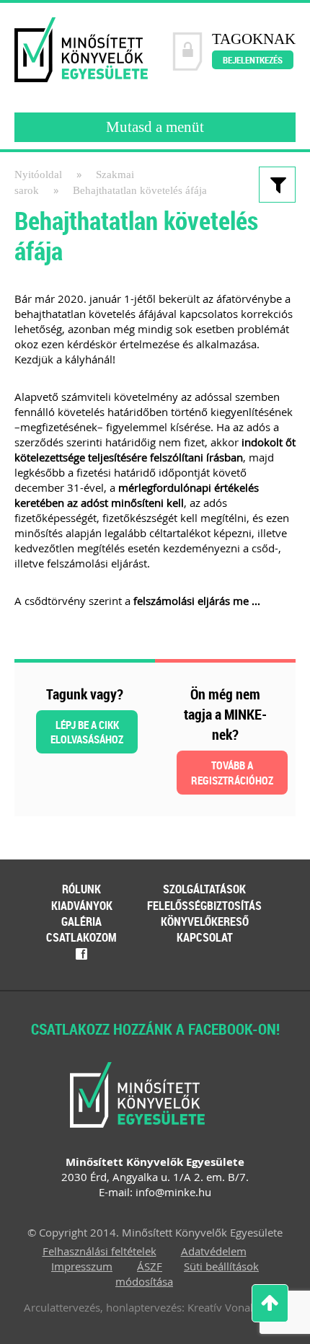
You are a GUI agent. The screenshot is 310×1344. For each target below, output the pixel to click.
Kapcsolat (205, 937)
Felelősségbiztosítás (204, 906)
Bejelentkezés (253, 59)
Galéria (81, 921)
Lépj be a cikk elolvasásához (86, 731)
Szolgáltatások (204, 889)
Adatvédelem (214, 1251)
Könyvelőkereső (205, 921)
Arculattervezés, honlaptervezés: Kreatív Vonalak (144, 1307)
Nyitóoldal (38, 174)
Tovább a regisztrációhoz (232, 772)
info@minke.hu (173, 1192)
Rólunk (81, 889)
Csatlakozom (81, 937)
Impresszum (81, 1266)
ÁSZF (149, 1266)
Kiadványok (81, 906)
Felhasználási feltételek (99, 1251)
